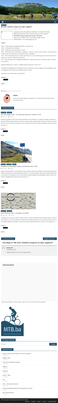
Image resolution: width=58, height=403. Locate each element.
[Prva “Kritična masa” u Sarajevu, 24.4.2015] (29, 201)
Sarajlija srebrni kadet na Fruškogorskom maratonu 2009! (50, 239)
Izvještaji (33, 401)
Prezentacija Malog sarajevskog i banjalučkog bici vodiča (17, 388)
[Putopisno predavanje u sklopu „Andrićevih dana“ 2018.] (29, 152)
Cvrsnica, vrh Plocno (8, 239)
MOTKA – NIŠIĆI (6, 375)
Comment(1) (19, 29)
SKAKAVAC (5, 371)
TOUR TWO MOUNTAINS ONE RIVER (11, 362)
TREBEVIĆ (5, 366)
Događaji (4, 25)
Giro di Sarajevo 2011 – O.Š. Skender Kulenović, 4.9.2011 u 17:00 (21, 114)
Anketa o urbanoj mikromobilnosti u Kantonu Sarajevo (17, 353)
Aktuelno (3, 164)
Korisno (44, 401)
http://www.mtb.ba (18, 100)
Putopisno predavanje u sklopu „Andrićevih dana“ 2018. (19, 166)
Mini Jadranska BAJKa (8, 392)
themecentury (24, 399)
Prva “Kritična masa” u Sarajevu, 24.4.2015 (15, 213)
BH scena (3, 112)
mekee (11, 29)
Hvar (4, 379)
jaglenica (9, 91)
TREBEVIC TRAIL (6, 358)
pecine (19, 91)
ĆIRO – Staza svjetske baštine (10, 384)
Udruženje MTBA (52, 401)
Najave (14, 164)
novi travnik (14, 91)
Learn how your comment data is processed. (34, 302)
